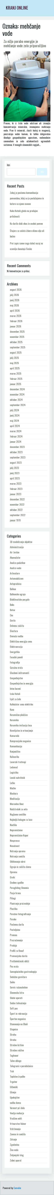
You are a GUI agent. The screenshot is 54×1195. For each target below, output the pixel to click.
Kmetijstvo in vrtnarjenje (21, 730)
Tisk (12, 1071)
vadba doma (15, 1103)
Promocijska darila (18, 956)
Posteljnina (15, 930)
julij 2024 (14, 410)
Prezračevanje (16, 940)
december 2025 (17, 331)
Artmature (15, 573)
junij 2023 (14, 473)
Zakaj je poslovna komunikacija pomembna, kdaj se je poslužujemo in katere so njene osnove (27, 198)
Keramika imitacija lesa (21, 725)
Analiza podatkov (17, 563)
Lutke (12, 783)
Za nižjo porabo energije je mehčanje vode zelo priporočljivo (25, 43)
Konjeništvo (15, 751)
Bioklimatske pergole (19, 599)
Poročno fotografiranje (20, 914)
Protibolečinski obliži (19, 961)
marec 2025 (15, 373)
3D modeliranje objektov (21, 542)
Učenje (13, 1092)
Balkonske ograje (18, 594)
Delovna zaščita (17, 626)
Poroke (13, 919)
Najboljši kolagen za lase (21, 819)
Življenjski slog (17, 1155)
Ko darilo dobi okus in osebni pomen (26, 223)
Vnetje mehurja (17, 1113)
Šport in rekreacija (18, 1013)
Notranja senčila (17, 856)
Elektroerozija (16, 646)
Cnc (11, 615)
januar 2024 (15, 441)
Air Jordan (14, 552)
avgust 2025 (16, 352)
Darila (12, 620)
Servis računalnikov (19, 987)
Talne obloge (15, 1061)
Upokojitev (15, 1097)
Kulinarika (14, 757)
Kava (12, 709)
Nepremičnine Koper (19, 835)
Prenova (13, 935)
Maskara (14, 793)
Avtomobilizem (16, 578)
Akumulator (15, 557)
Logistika (14, 772)
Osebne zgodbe (17, 882)
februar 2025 (16, 379)
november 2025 (17, 337)
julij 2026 (14, 295)
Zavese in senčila (18, 1134)
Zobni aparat (15, 1160)
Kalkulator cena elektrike (21, 704)
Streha (13, 1034)
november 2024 (17, 394)
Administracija (17, 547)
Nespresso (15, 840)
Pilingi (13, 898)
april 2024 (15, 426)
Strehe (13, 1040)
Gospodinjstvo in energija (21, 683)
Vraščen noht (16, 1118)
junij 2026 (14, 300)
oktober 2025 (16, 342)
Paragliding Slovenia (19, 888)
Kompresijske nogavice (20, 741)
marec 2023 (15, 483)
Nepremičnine (16, 830)
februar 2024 (16, 436)
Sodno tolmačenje (18, 1003)
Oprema (13, 872)
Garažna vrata (16, 667)
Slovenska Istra (17, 992)
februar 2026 (16, 321)
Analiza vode (15, 568)
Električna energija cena (21, 641)
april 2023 (15, 478)
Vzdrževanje (15, 1129)
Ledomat (14, 767)
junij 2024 (15, 415)
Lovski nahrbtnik (17, 778)
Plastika (13, 909)
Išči (8, 165)
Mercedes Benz (17, 804)
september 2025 (17, 347)
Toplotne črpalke (17, 1076)
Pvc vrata (14, 966)
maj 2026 (14, 305)
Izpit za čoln (15, 699)
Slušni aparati (16, 998)
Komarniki (14, 736)
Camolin (17, 1188)
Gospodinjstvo (16, 678)
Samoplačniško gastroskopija (23, 971)
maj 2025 (14, 363)
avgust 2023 (16, 462)
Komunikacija (16, 746)
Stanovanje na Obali (19, 1024)
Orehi (12, 877)
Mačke (13, 788)
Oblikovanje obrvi (17, 861)
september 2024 (18, 405)
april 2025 (15, 368)
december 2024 (17, 389)
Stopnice (14, 1029)
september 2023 (17, 457)
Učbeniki (14, 1087)
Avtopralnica (15, 584)
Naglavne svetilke (18, 814)
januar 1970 (15, 520)
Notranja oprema (17, 851)
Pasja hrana (15, 893)
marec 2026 (15, 316)
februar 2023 (16, 489)
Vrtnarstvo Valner (18, 1124)
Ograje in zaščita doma (20, 867)
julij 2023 (14, 468)
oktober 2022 (16, 510)
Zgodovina (14, 1144)
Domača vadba (16, 636)
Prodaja (13, 945)
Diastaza (14, 631)
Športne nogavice (18, 1019)
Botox (12, 610)
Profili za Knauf (17, 951)
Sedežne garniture (18, 977)
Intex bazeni (15, 688)
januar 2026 (15, 326)
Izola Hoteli (15, 694)
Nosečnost (15, 846)
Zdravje (13, 1139)
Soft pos (14, 1008)
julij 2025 (14, 358)
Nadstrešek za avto (18, 809)
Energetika (15, 652)
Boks (12, 605)
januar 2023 (15, 494)
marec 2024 (15, 431)
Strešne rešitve (17, 1050)
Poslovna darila (17, 924)
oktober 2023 (16, 452)
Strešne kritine (17, 1045)
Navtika (13, 825)
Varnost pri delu (17, 1108)
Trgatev (13, 1082)
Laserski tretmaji (18, 762)
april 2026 (15, 310)
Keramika (14, 720)
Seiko (12, 982)
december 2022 (17, 499)
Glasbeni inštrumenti (19, 673)
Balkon (13, 589)
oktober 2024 (16, 400)
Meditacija (15, 799)
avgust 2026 (16, 289)
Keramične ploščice (19, 715)
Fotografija (15, 662)
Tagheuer (14, 1055)
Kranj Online (17, 8)
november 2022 (17, 504)
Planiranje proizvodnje (20, 903)
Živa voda (14, 1150)
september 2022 (17, 515)
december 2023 (17, 447)
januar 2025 (15, 384)
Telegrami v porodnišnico (21, 1066)
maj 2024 (14, 420)
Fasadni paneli (16, 657)
